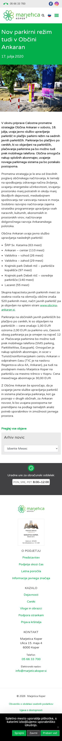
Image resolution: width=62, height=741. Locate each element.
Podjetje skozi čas (31, 564)
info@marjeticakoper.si (31, 671)
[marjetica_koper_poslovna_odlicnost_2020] (31, 532)
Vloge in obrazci (31, 608)
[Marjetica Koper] (21, 15)
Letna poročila (31, 571)
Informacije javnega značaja (31, 578)
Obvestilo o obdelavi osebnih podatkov (31, 703)
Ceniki (31, 601)
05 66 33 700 (17, 3)
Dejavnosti (31, 595)
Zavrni (33, 733)
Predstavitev (31, 557)
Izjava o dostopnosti (31, 710)
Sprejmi (19, 733)
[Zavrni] (58, 727)
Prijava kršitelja (31, 622)
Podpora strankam (31, 615)
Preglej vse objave (13, 428)
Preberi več (50, 733)
